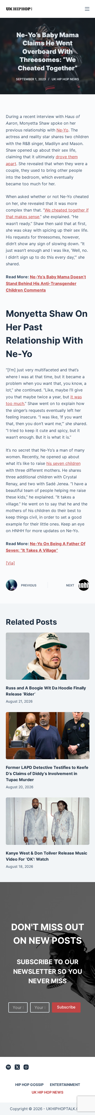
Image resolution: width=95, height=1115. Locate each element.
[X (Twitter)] (17, 1067)
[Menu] (87, 9)
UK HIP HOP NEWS (65, 79)
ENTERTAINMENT (65, 1084)
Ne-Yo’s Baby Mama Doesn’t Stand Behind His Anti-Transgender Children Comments (46, 283)
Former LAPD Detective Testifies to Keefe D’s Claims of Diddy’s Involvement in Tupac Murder (47, 773)
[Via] (10, 563)
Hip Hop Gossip (29, 1084)
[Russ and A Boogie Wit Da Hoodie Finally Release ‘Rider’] (47, 656)
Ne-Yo (62, 130)
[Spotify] (8, 1067)
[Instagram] (26, 1067)
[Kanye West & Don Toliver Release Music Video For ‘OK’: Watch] (47, 821)
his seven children (63, 463)
